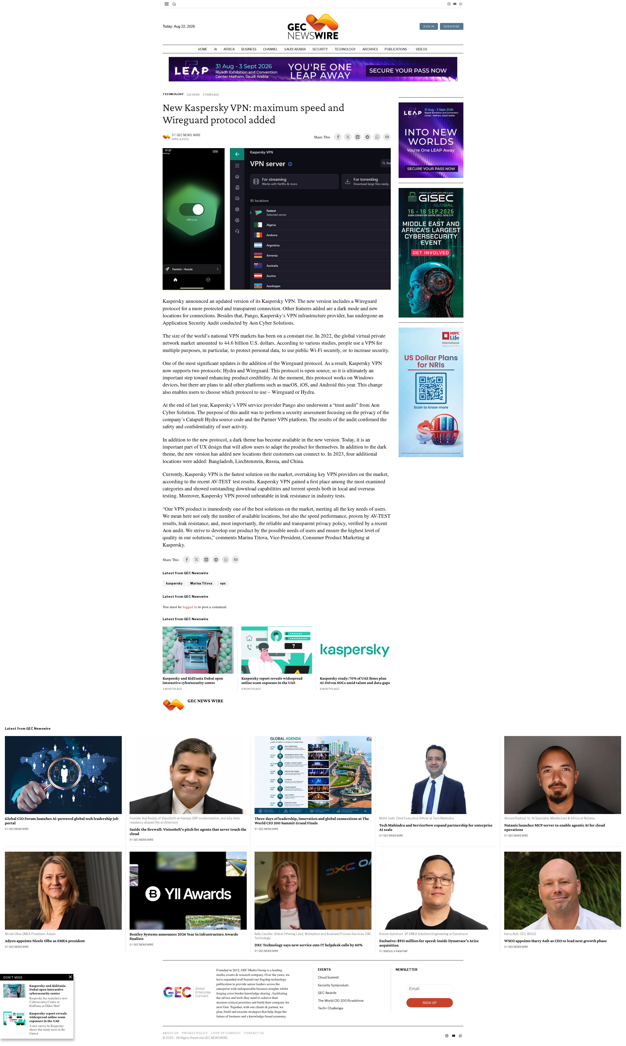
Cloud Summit (328, 977)
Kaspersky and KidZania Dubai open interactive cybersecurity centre (193, 680)
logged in (190, 606)
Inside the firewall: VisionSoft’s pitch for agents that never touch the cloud (188, 831)
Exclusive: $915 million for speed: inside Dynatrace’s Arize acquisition (429, 943)
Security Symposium (333, 985)
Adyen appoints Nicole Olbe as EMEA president (45, 941)
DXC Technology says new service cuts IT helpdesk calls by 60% (309, 945)
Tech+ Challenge (330, 1008)
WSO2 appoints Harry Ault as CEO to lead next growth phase (555, 941)
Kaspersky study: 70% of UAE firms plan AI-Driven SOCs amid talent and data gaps (355, 680)
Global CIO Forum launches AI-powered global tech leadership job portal (61, 820)
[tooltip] (449, 4)
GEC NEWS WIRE (189, 135)
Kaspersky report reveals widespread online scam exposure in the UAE (271, 680)
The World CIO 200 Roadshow (341, 1000)
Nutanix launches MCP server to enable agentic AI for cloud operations (554, 827)
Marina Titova (201, 583)
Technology (173, 94)
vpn (222, 583)
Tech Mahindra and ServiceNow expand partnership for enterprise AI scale (435, 827)
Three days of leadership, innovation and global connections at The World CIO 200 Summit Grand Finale (312, 820)
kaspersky (174, 583)
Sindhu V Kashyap (395, 951)
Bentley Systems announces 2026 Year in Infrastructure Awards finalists (184, 936)
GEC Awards (327, 993)
